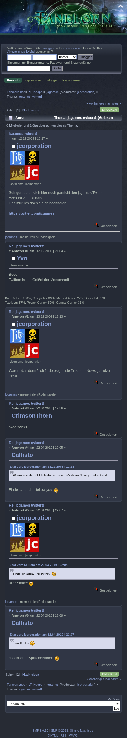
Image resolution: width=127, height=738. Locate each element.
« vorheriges (96, 103)
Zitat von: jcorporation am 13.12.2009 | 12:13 (42, 466)
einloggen (48, 48)
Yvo (22, 258)
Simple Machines (81, 730)
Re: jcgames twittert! (26, 246)
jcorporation (85, 92)
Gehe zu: (114, 698)
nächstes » (113, 103)
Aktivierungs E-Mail (21, 51)
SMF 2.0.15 (40, 730)
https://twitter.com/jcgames (31, 213)
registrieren (72, 48)
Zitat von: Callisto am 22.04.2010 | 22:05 (39, 564)
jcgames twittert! (23, 134)
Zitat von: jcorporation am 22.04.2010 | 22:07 (42, 634)
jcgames (11, 237)
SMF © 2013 (59, 730)
